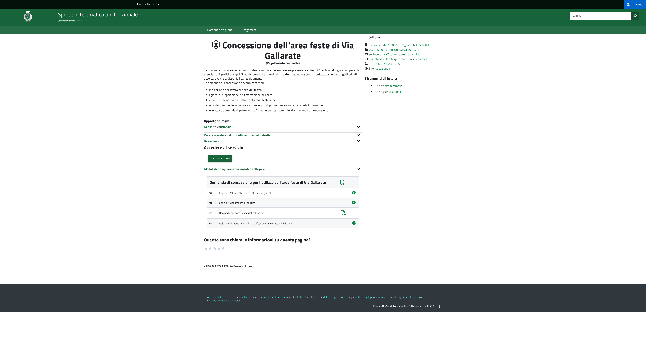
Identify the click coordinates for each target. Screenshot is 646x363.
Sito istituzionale (380, 68)
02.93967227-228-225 (384, 64)
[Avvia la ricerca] (635, 16)
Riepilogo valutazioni (374, 297)
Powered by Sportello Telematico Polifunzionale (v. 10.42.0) (404, 306)
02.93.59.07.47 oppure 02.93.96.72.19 (394, 49)
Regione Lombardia (148, 4)
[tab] (283, 127)
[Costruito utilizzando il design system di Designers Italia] (438, 307)
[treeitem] (635, 4)
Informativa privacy (246, 297)
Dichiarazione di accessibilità (275, 297)
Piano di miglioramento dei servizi (405, 297)
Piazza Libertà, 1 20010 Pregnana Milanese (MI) (399, 45)
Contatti (297, 297)
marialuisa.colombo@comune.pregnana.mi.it (398, 59)
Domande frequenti (220, 30)
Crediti (229, 297)
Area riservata (214, 297)
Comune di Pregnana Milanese (223, 300)
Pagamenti (250, 30)
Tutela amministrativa (388, 86)
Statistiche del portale (316, 297)
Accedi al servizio (220, 158)
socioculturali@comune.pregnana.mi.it (394, 54)
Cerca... (577, 16)
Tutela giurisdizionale (388, 91)
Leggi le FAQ (337, 297)
